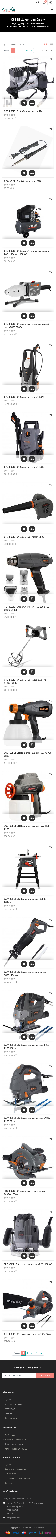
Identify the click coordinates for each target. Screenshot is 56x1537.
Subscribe (45, 1375)
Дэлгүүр (21, 24)
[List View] (51, 44)
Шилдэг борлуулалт (14, 1444)
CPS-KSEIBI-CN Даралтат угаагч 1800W (24, 397)
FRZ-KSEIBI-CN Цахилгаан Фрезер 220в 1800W (28, 1264)
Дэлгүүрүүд (10, 1409)
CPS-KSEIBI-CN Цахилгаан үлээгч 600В (24, 537)
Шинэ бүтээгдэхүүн (13, 1404)
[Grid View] (45, 44)
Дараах (29, 50)
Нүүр (14, 24)
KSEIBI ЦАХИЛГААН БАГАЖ (17, 26)
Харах (13, 44)
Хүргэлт (8, 1399)
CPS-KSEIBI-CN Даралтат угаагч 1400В (24, 467)
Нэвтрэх (8, 1413)
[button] (24, 103)
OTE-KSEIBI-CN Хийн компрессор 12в (23, 111)
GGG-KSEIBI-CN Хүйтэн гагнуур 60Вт (23, 181)
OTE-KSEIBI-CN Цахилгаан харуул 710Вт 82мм (27, 1334)
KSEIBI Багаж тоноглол (35, 24)
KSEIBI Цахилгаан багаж (40, 26)
